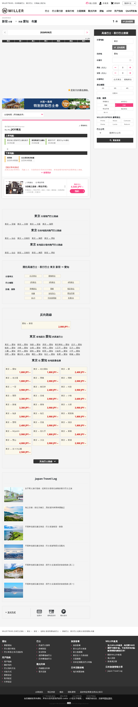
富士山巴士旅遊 (79, 648)
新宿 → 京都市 (23, 252)
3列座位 (52, 282)
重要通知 (8, 645)
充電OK (71, 298)
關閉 (69, 703)
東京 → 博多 (49, 238)
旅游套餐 (77, 645)
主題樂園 (81, 10)
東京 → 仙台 (10, 238)
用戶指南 (118, 10)
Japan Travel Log (115, 671)
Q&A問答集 (131, 10)
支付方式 (12, 612)
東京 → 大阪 (35, 224)
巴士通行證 (57, 10)
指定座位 (70, 288)
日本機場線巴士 (45, 658)
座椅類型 (42, 648)
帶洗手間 (70, 293)
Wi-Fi (33, 298)
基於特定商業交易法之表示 (91, 692)
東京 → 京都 (22, 224)
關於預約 (8, 665)
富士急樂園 (77, 652)
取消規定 (8, 678)
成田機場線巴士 (45, 655)
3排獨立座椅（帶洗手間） (37, 186)
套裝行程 (69, 10)
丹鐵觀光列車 (44, 668)
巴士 (47, 10)
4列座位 (71, 282)
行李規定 (8, 681)
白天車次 (33, 276)
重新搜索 (116, 140)
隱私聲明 (71, 692)
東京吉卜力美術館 (80, 655)
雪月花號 (42, 671)
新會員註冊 (112, 661)
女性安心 (52, 293)
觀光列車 (92, 10)
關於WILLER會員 (115, 654)
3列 (115, 88)
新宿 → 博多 (49, 252)
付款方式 (8, 671)
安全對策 (42, 652)
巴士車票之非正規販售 (13, 652)
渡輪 (101, 10)
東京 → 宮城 (10, 224)
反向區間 (129, 21)
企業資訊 (39, 692)
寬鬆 (52, 288)
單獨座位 (33, 288)
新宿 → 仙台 (10, 252)
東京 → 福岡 (47, 224)
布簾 (33, 293)
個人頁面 (111, 658)
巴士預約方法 (9, 668)
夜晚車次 (52, 276)
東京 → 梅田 (37, 238)
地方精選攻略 (78, 671)
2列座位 (33, 282)
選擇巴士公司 (115, 133)
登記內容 (51, 692)
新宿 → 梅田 (37, 252)
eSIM (109, 10)
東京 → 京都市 (23, 238)
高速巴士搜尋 (44, 645)
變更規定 (8, 675)
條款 (61, 692)
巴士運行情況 (9, 648)
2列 (103, 88)
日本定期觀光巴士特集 (82, 662)
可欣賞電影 (52, 298)
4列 (127, 88)
